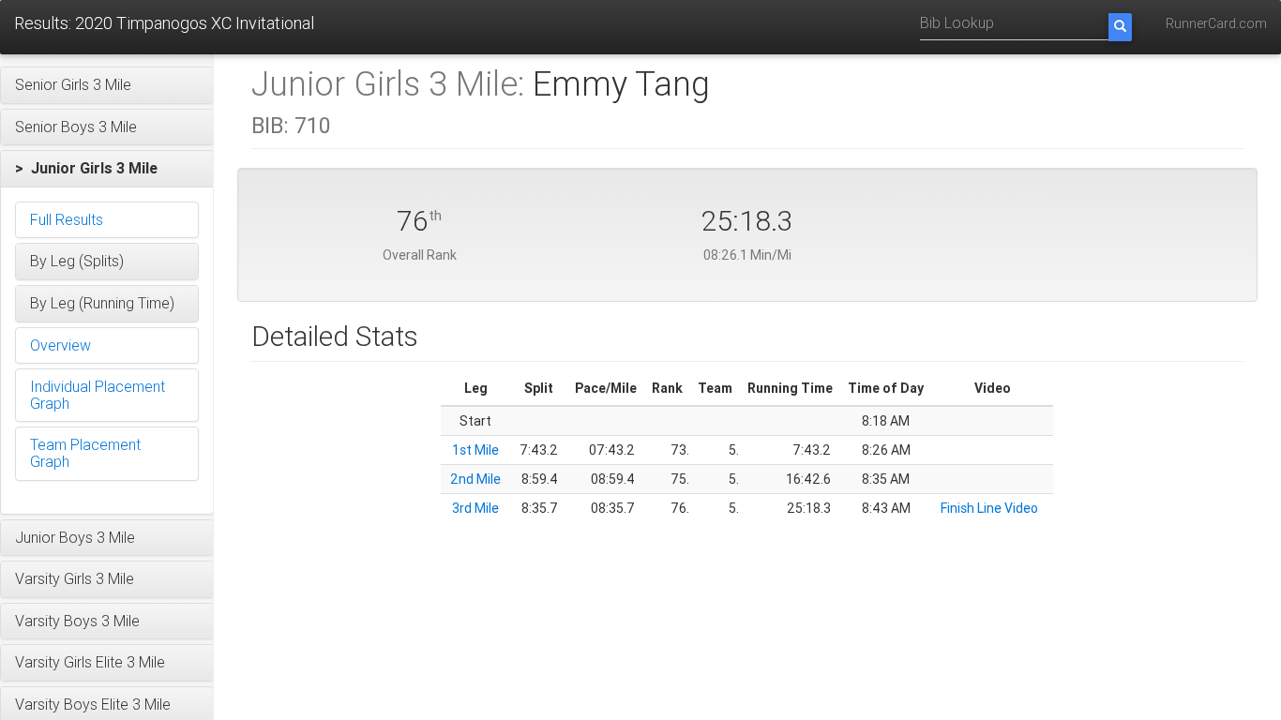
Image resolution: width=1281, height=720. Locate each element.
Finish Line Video (989, 508)
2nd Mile (475, 479)
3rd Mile (475, 508)
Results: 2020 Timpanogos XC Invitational (164, 23)
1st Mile (475, 450)
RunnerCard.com (1216, 23)
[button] (107, 85)
